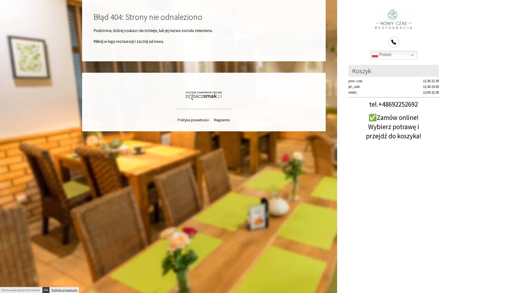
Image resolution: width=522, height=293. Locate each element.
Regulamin (222, 120)
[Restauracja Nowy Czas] (394, 20)
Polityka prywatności (193, 120)
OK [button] (46, 290)
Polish (384, 54)
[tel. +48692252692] (393, 42)
